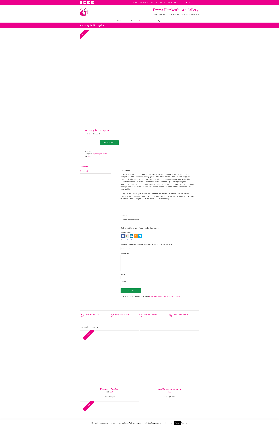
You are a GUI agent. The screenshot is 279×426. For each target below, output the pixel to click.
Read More (184, 423)
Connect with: (126, 232)
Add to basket (109, 143)
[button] (159, 20)
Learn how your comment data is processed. (165, 296)
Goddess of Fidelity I (109, 388)
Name (123, 274)
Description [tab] (84, 166)
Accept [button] (177, 423)
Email (123, 282)
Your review (125, 253)
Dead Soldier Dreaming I (169, 388)
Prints (105, 154)
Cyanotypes (97, 154)
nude (90, 156)
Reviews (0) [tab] (84, 171)
